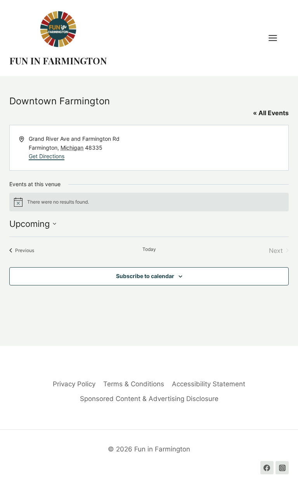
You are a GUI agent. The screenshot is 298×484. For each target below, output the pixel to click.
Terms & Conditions (133, 384)
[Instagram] (282, 467)
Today (149, 249)
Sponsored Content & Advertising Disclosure (149, 399)
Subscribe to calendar (145, 276)
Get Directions (46, 156)
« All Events (271, 113)
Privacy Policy (74, 384)
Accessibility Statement (208, 384)
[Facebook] (267, 467)
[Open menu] (277, 38)
